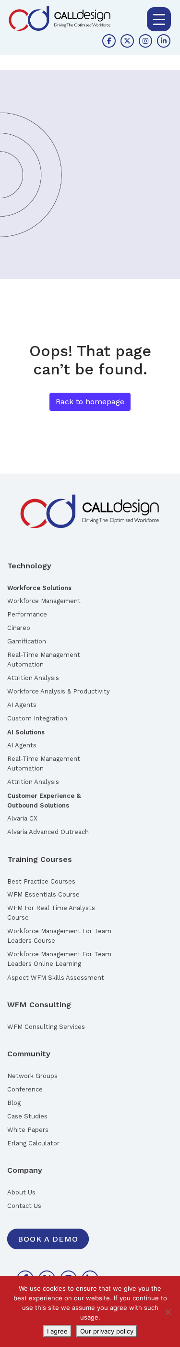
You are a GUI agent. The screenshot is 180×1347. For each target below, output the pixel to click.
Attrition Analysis (33, 677)
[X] (127, 41)
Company (24, 1170)
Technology (29, 565)
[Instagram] (145, 41)
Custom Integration (37, 718)
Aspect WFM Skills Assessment (55, 977)
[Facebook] (109, 41)
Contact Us (24, 1205)
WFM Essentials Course (43, 894)
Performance (27, 614)
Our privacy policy (106, 1331)
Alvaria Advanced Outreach (48, 831)
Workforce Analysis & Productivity (58, 691)
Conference (25, 1089)
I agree (57, 1331)
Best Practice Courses (41, 881)
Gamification (26, 641)
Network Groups (32, 1075)
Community (28, 1053)
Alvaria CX (22, 818)
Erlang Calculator (33, 1143)
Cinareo (18, 627)
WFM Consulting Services (46, 1026)
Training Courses (39, 859)
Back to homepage (90, 401)
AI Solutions (26, 732)
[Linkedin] (164, 41)
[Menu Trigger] (159, 19)
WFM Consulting (39, 1004)
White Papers (27, 1129)
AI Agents (21, 704)
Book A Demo (48, 1239)
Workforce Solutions (39, 587)
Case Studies (27, 1116)
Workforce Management (44, 600)
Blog (14, 1102)
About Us (21, 1192)
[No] (168, 1312)
